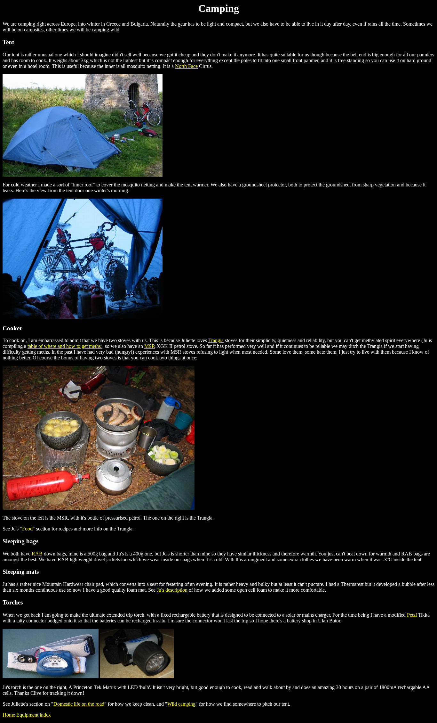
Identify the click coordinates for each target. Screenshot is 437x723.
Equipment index (33, 715)
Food (27, 528)
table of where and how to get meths (64, 346)
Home (9, 715)
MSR (149, 346)
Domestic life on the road (78, 704)
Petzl (412, 615)
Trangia (216, 340)
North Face (186, 66)
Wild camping (181, 704)
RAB (37, 553)
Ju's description (172, 590)
